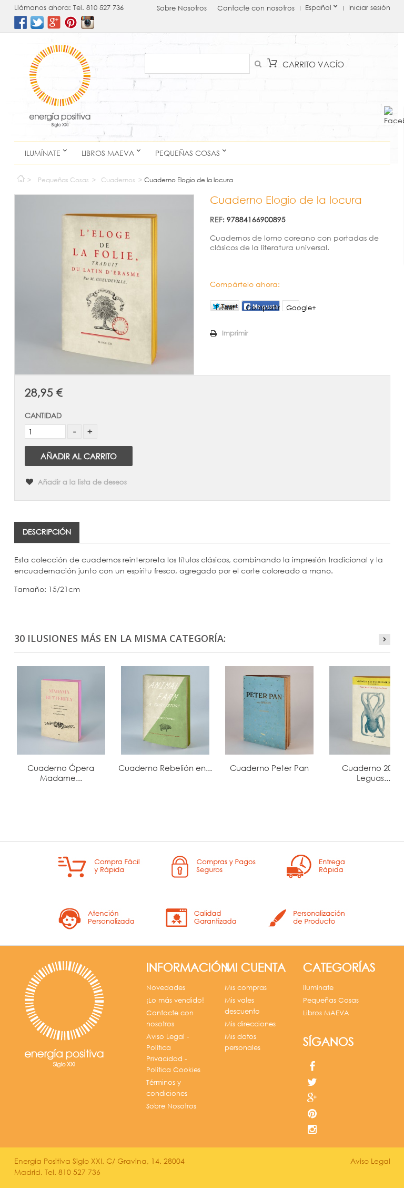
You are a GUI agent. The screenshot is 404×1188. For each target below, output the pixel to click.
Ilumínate (42, 153)
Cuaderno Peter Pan (269, 768)
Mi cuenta (255, 967)
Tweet (225, 307)
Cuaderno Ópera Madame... (60, 773)
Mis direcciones (250, 1023)
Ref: (217, 219)
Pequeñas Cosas (187, 153)
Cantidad (43, 415)
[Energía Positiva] (60, 87)
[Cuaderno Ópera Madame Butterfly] (61, 710)
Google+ (292, 307)
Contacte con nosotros (256, 8)
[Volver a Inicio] (20, 176)
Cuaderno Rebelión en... (165, 768)
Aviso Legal (370, 1161)
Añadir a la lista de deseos (81, 482)
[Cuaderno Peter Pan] (269, 710)
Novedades (165, 987)
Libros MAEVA (108, 153)
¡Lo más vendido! (175, 1000)
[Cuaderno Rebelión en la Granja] (165, 710)
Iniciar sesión (369, 7)
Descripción (47, 532)
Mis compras (246, 987)
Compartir (263, 307)
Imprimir (235, 333)
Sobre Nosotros (182, 8)
